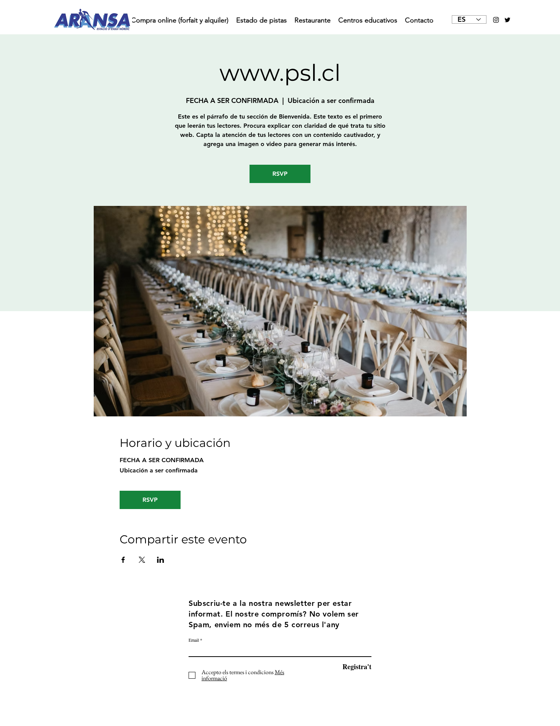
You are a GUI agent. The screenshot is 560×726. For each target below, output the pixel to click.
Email (194, 640)
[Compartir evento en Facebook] (123, 560)
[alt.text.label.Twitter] (507, 20)
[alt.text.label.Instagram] (496, 20)
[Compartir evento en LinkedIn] (160, 560)
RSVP (280, 173)
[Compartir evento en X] (142, 560)
